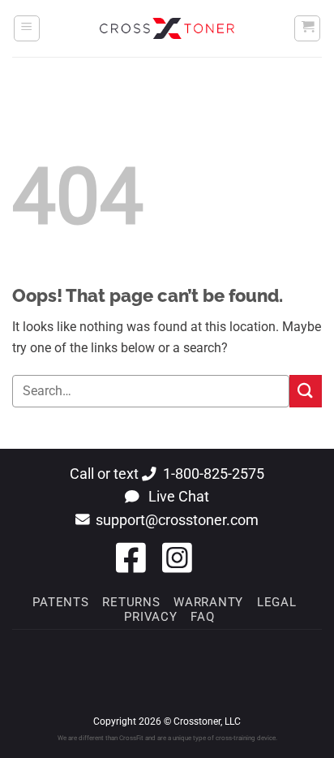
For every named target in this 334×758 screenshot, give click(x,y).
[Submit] (305, 391)
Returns (131, 602)
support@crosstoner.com (177, 520)
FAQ (202, 616)
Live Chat (177, 497)
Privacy (150, 616)
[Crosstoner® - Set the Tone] (167, 28)
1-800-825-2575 (213, 474)
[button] (27, 28)
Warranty (208, 602)
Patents (60, 602)
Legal (277, 602)
